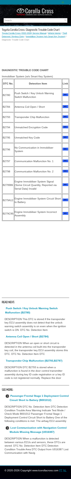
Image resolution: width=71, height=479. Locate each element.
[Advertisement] (35, 55)
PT (60, 470)
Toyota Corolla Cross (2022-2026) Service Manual (24, 33)
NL (64, 470)
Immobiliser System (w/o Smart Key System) (45, 36)
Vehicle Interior (54, 33)
